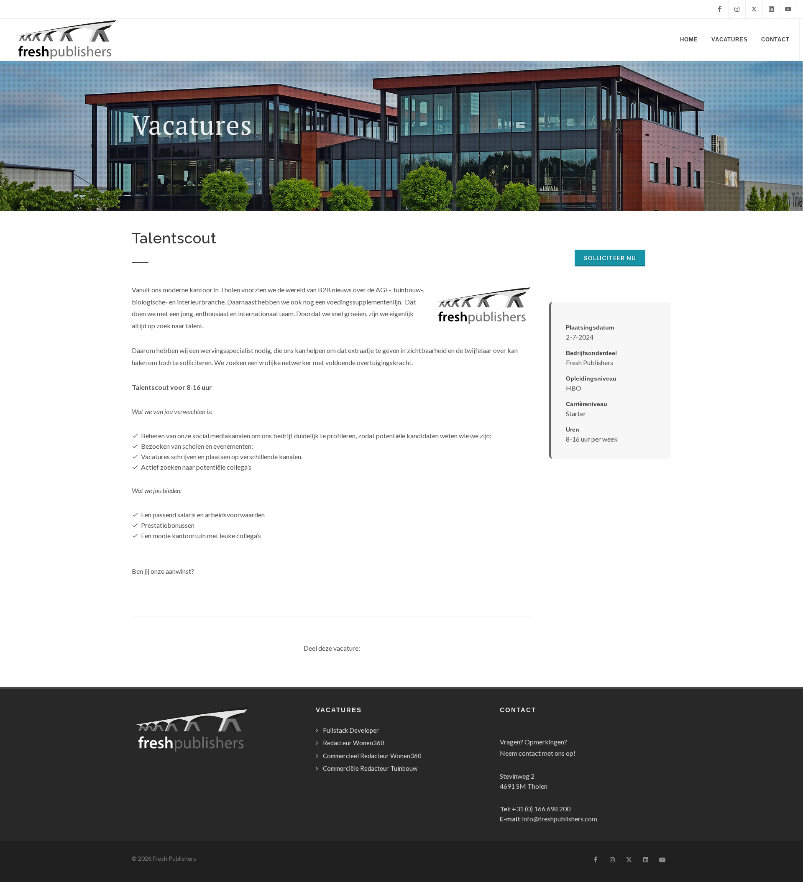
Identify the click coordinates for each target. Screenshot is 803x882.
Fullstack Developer (351, 730)
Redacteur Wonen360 (353, 743)
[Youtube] (788, 9)
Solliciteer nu (610, 257)
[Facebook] (719, 9)
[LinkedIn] (771, 9)
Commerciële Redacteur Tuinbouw (370, 768)
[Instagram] (737, 9)
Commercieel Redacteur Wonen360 (372, 755)
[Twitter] (754, 9)
